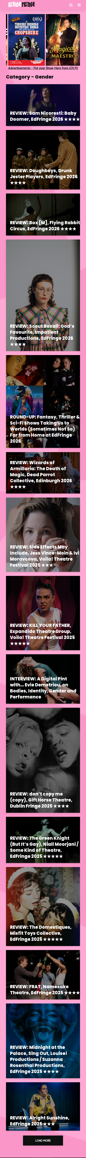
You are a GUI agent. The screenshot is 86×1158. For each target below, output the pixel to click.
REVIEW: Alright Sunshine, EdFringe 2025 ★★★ (39, 1121)
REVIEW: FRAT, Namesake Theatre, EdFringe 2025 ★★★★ (45, 990)
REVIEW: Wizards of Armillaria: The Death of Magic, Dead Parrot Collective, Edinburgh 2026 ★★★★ (41, 475)
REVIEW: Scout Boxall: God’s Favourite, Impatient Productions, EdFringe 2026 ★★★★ (42, 335)
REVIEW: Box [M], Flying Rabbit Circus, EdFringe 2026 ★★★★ (45, 226)
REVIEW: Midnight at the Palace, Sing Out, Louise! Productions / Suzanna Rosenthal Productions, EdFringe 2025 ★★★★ (38, 1059)
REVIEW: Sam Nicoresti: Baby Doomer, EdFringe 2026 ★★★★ (45, 116)
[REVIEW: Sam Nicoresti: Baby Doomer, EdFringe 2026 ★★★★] (43, 105)
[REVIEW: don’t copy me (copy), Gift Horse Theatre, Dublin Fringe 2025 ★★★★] (43, 760)
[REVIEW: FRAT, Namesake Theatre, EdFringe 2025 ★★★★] (43, 974)
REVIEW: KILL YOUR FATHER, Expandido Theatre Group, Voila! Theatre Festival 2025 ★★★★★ (42, 635)
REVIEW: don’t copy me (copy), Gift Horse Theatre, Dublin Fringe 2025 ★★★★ (41, 800)
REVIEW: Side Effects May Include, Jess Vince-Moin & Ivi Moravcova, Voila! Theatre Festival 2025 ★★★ (44, 556)
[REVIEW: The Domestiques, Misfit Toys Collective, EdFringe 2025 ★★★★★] (43, 906)
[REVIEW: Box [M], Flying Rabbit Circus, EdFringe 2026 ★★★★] (43, 214)
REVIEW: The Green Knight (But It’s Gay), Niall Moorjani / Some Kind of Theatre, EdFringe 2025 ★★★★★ (44, 847)
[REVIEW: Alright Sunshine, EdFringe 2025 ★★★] (43, 1106)
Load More (43, 1140)
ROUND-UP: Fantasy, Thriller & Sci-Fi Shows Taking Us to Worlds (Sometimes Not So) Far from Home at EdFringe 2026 (45, 429)
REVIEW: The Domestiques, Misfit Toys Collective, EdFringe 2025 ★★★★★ (41, 933)
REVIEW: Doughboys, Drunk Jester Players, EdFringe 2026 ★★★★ (44, 177)
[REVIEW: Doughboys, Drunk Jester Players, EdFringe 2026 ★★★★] (43, 159)
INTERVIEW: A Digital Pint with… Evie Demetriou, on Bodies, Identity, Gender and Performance (43, 688)
